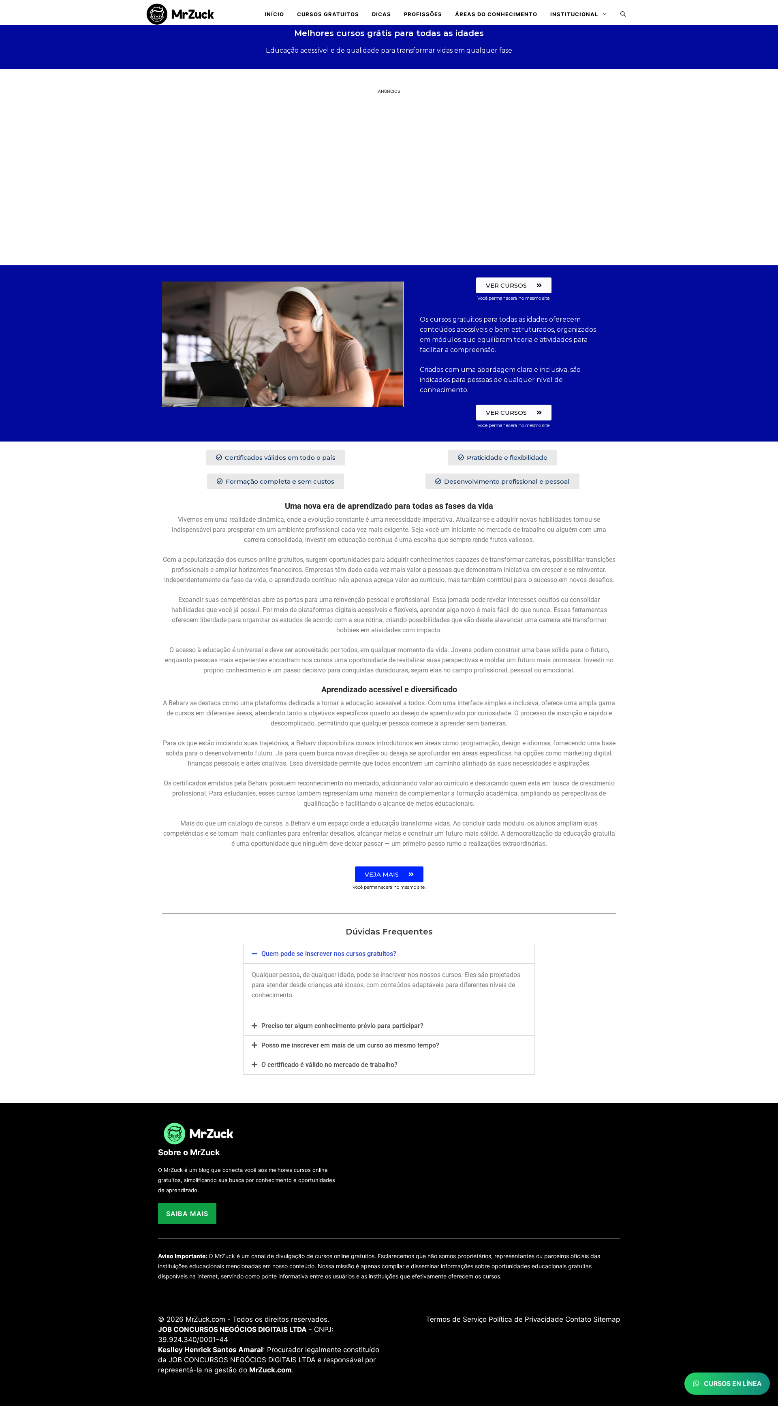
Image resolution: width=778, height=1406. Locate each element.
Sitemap (606, 1319)
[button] (623, 14)
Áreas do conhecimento (496, 14)
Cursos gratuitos (328, 14)
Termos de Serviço (456, 1319)
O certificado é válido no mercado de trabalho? (329, 1065)
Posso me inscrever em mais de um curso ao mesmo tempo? (350, 1045)
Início (274, 14)
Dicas (381, 14)
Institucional (574, 14)
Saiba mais (187, 1214)
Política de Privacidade (526, 1319)
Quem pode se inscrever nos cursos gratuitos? (328, 954)
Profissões (423, 14)
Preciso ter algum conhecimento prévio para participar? (342, 1026)
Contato (578, 1319)
